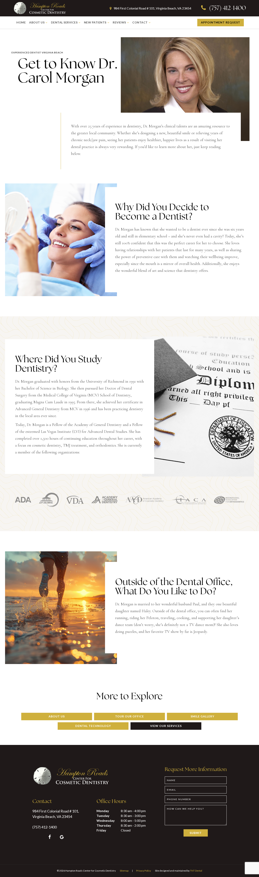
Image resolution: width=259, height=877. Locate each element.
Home (21, 22)
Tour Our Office (129, 716)
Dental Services (64, 22)
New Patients (95, 22)
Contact (140, 22)
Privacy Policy (143, 870)
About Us (37, 22)
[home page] (39, 8)
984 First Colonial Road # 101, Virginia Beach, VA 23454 (152, 8)
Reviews (119, 22)
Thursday (104, 825)
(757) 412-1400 (227, 8)
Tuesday (103, 816)
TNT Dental (196, 870)
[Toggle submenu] (47, 22)
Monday (103, 811)
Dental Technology (93, 726)
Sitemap (124, 870)
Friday (101, 830)
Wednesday (106, 820)
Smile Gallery (202, 716)
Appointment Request (220, 22)
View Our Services (166, 726)
